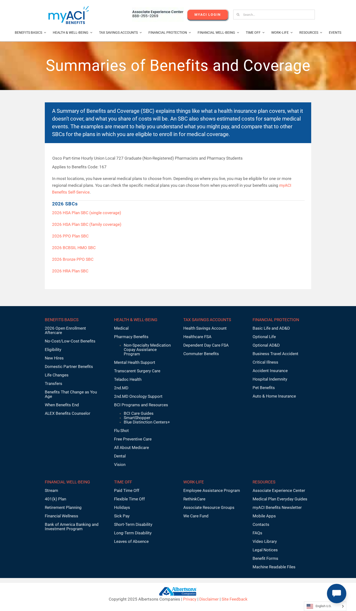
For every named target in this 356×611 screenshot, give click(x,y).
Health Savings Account (205, 328)
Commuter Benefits (201, 353)
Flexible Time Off (129, 499)
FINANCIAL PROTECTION (276, 319)
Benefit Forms (265, 558)
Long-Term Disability (133, 532)
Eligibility (53, 349)
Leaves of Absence (131, 541)
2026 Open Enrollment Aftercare (65, 330)
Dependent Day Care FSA (206, 345)
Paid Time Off (126, 490)
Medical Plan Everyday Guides (280, 499)
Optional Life (264, 336)
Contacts (261, 524)
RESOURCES (264, 482)
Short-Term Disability (133, 524)
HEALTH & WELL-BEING (135, 319)
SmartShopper (137, 417)
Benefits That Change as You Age (71, 394)
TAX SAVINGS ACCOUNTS (207, 319)
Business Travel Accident (275, 353)
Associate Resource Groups (208, 507)
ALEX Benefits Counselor (67, 413)
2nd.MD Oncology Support (138, 396)
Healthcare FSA (197, 336)
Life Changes (57, 375)
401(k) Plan (55, 499)
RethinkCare (194, 499)
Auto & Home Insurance (274, 396)
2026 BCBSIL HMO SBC (74, 247)
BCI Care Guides (139, 413)
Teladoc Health (127, 379)
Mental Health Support (134, 362)
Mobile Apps (264, 515)
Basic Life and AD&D (271, 328)
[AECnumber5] (158, 9)
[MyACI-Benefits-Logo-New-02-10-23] (68, 8)
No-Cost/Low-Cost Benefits (70, 341)
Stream (51, 490)
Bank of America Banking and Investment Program (72, 526)
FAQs (257, 532)
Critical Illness (265, 362)
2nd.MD (121, 387)
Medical (121, 328)
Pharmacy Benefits (131, 336)
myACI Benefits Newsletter (277, 507)
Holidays (122, 507)
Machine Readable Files (274, 566)
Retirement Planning (63, 507)
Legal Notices (265, 549)
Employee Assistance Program (211, 490)
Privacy (189, 599)
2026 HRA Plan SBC (70, 271)
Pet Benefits (264, 387)
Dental (120, 456)
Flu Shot (121, 430)
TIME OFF (123, 482)
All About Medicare (131, 447)
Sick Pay (122, 515)
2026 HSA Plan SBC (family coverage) (86, 224)
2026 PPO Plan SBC (70, 236)
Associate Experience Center (279, 490)
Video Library (265, 541)
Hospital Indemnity (270, 379)
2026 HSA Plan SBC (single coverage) (86, 212)
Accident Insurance (270, 370)
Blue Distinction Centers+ (147, 422)
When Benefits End (62, 404)
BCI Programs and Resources (141, 404)
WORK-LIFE (193, 482)
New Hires (54, 358)
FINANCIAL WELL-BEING (67, 482)
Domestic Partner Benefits (69, 366)
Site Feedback (235, 599)
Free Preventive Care (133, 439)
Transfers (53, 383)
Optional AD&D (266, 345)
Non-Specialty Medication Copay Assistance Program (147, 349)
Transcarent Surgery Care (137, 370)
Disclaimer (209, 599)
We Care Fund (196, 515)
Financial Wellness (61, 515)
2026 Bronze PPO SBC (72, 259)
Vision (119, 464)
